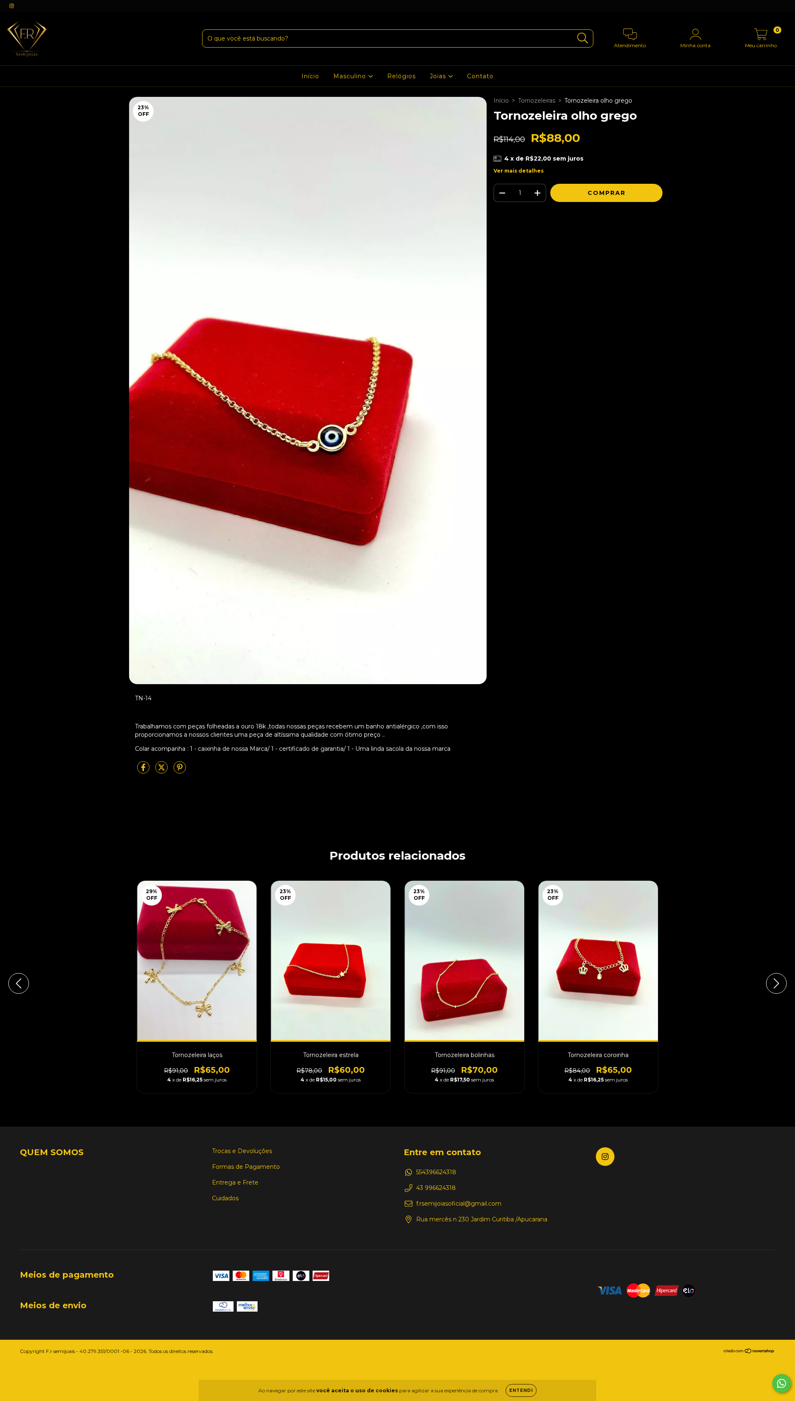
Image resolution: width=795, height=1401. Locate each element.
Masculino (350, 76)
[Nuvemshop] (749, 1352)
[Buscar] (583, 38)
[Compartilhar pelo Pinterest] (179, 771)
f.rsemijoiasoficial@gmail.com (458, 1203)
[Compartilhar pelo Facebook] (144, 771)
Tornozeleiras (536, 100)
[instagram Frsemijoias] (11, 6)
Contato (480, 76)
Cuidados (225, 1198)
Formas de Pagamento (246, 1166)
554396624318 (436, 1172)
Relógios (401, 76)
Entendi (521, 1390)
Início (310, 76)
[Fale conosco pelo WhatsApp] (781, 1383)
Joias (439, 76)
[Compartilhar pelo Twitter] (162, 771)
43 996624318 (436, 1188)
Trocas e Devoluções (242, 1151)
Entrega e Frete (235, 1182)
